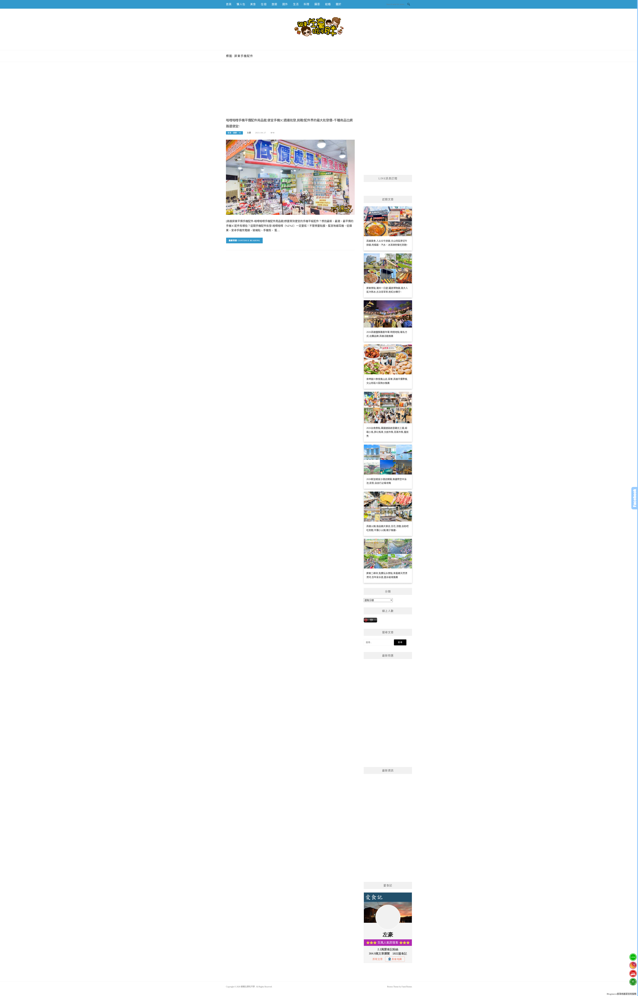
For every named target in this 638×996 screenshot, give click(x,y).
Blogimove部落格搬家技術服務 (621, 994)
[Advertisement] (290, 93)
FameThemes (407, 987)
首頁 (229, 4)
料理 (306, 4)
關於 (338, 4)
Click (634, 498)
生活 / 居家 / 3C (234, 133)
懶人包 (241, 4)
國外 (285, 4)
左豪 (249, 133)
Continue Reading (249, 240)
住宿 (263, 4)
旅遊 (274, 4)
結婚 (328, 4)
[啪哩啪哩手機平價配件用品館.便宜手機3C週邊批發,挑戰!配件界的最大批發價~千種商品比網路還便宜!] (290, 177)
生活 (296, 4)
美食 (253, 4)
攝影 (317, 4)
